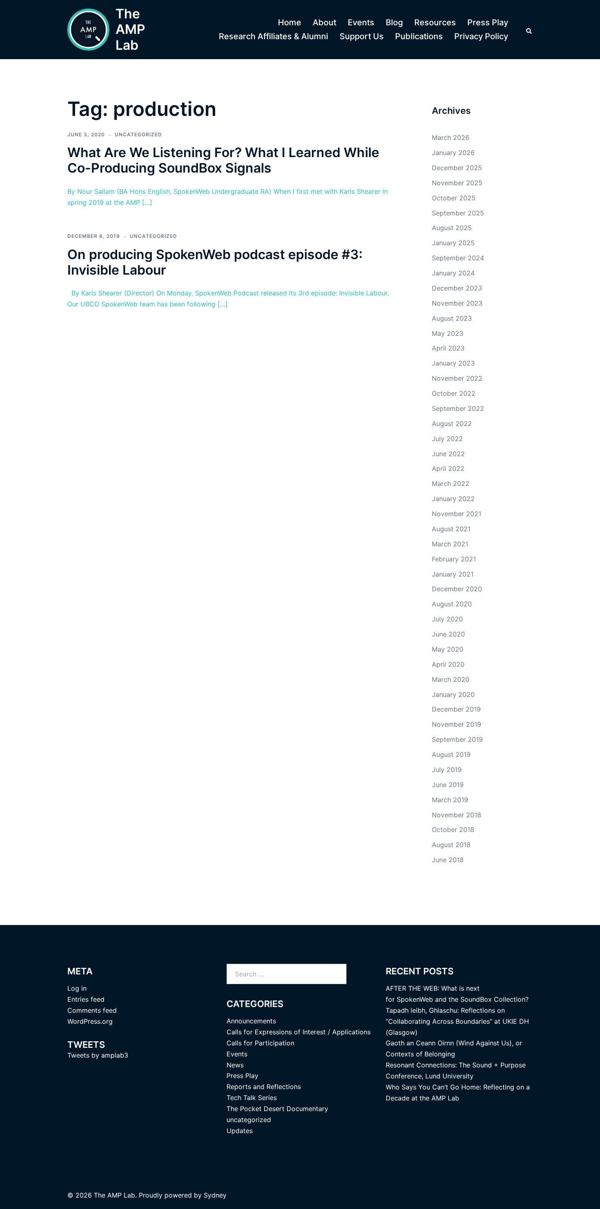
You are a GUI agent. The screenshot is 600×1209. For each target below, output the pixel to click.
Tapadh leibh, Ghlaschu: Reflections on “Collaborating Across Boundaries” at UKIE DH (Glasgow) (457, 1021)
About (324, 22)
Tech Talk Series (252, 1098)
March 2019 (450, 800)
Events (361, 22)
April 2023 (448, 348)
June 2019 (448, 785)
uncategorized (138, 134)
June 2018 (448, 860)
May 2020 (447, 649)
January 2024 (453, 273)
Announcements (251, 1021)
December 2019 (456, 709)
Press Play (487, 22)
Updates (240, 1131)
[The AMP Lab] (88, 30)
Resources (435, 22)
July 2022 (447, 439)
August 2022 (452, 423)
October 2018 (453, 829)
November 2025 (457, 183)
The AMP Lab (130, 29)
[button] (529, 30)
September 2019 (457, 739)
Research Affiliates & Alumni (273, 36)
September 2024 (458, 258)
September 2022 (458, 408)
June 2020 (448, 634)
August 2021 (451, 529)
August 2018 (451, 845)
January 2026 (453, 153)
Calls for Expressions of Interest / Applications (299, 1032)
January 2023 (453, 363)
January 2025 (453, 243)
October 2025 (454, 198)
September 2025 (458, 213)
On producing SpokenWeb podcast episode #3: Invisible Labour (214, 262)
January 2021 (452, 574)
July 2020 (447, 619)
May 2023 (447, 333)
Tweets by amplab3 (97, 1055)
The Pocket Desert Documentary (277, 1109)
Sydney (215, 1195)
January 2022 (453, 499)
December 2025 (457, 168)
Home (289, 22)
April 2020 (448, 664)
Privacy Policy (481, 36)
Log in (77, 988)
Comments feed (92, 1010)
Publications (419, 36)
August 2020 (452, 604)
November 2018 (456, 815)
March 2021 (450, 544)
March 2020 (450, 679)
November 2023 (457, 303)
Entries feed (85, 999)
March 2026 (450, 137)
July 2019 (447, 769)
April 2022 (448, 468)
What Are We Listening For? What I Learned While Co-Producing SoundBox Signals (223, 160)
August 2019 (451, 754)
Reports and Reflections (264, 1087)
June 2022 (448, 454)
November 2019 (456, 724)
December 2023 (457, 288)
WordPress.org (90, 1021)
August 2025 (452, 228)
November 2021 (456, 514)
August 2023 (452, 318)
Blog (394, 22)
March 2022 (450, 483)
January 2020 (453, 694)
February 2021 (454, 559)
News (235, 1065)
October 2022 (454, 393)
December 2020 (457, 589)
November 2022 (457, 378)
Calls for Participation (260, 1043)
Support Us (362, 36)
